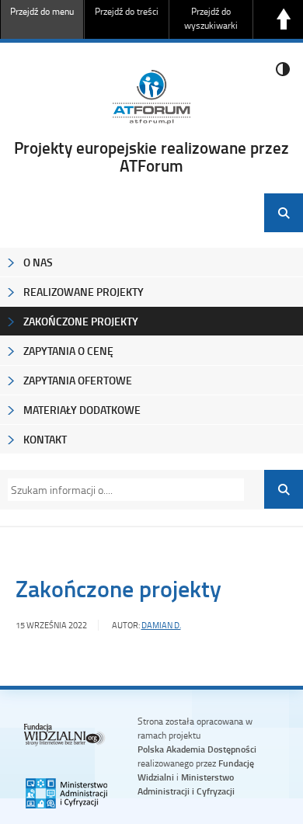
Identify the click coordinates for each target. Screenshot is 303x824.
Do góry (283, 19)
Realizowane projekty (83, 291)
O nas (38, 262)
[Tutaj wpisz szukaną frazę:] (121, 489)
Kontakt (45, 439)
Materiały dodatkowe (82, 409)
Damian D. (161, 625)
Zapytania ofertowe (77, 380)
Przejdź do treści (126, 11)
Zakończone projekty (80, 321)
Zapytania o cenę (68, 350)
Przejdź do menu (42, 11)
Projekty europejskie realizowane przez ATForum (151, 156)
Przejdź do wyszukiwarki (211, 18)
